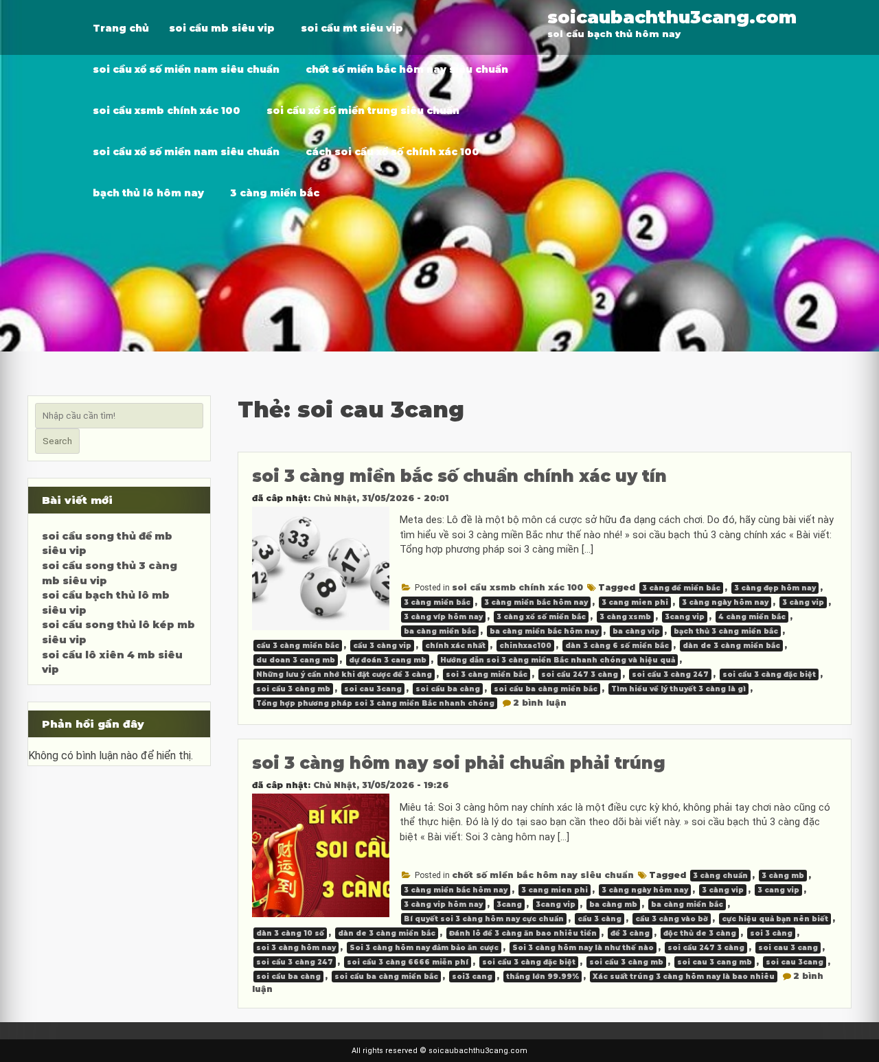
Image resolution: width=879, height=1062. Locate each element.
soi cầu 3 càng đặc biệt (769, 674)
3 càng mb (783, 875)
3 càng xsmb (625, 616)
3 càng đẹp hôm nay (775, 588)
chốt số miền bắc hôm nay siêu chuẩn (407, 69)
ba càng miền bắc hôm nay (544, 631)
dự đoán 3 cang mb (387, 660)
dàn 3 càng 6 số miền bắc (617, 645)
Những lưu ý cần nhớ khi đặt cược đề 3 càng (344, 674)
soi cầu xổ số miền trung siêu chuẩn (362, 110)
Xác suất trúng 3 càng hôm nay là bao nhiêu (684, 976)
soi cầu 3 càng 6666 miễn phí (407, 962)
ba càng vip (636, 631)
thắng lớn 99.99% (542, 976)
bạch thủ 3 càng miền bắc (726, 631)
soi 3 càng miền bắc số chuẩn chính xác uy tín (459, 476)
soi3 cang (472, 976)
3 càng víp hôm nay (443, 616)
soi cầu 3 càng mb (293, 688)
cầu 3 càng (599, 918)
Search (57, 441)
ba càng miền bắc (440, 631)
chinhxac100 (525, 645)
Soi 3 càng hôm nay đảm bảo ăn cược (424, 947)
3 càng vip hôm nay (443, 904)
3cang (509, 904)
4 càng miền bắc (752, 616)
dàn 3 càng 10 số (290, 933)
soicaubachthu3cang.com (672, 16)
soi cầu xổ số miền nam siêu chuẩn (186, 69)
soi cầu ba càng (447, 688)
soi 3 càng (771, 933)
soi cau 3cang (373, 688)
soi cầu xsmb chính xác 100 (166, 110)
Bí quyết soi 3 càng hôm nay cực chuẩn (484, 918)
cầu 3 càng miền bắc (297, 645)
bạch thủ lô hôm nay (148, 193)
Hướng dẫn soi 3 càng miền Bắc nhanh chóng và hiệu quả (557, 660)
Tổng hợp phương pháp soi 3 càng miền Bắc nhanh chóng (375, 703)
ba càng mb (613, 904)
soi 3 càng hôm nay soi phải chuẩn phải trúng (458, 763)
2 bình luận (540, 702)
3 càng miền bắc (274, 193)
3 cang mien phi (635, 602)
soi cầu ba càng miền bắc (545, 688)
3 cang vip (778, 890)
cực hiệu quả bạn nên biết (775, 918)
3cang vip (685, 616)
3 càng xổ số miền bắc (541, 616)
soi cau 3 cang (788, 947)
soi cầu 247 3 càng (579, 674)
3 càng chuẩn (720, 875)
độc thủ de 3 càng (699, 933)
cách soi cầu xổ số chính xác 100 (392, 152)
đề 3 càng (630, 933)
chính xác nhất (455, 645)
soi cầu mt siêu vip (352, 28)
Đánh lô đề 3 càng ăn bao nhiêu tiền (523, 933)
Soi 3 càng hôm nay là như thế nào (583, 947)
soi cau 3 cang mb (714, 962)
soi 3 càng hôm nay (296, 947)
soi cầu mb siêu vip (222, 28)
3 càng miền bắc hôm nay (536, 602)
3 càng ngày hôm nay (725, 602)
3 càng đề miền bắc (681, 588)
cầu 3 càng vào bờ (671, 918)
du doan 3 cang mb (295, 660)
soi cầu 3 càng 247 (670, 674)
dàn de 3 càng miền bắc (731, 645)
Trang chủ (121, 28)
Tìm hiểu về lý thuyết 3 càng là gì (678, 688)
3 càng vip (803, 602)
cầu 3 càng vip (382, 645)
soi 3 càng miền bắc (486, 674)
